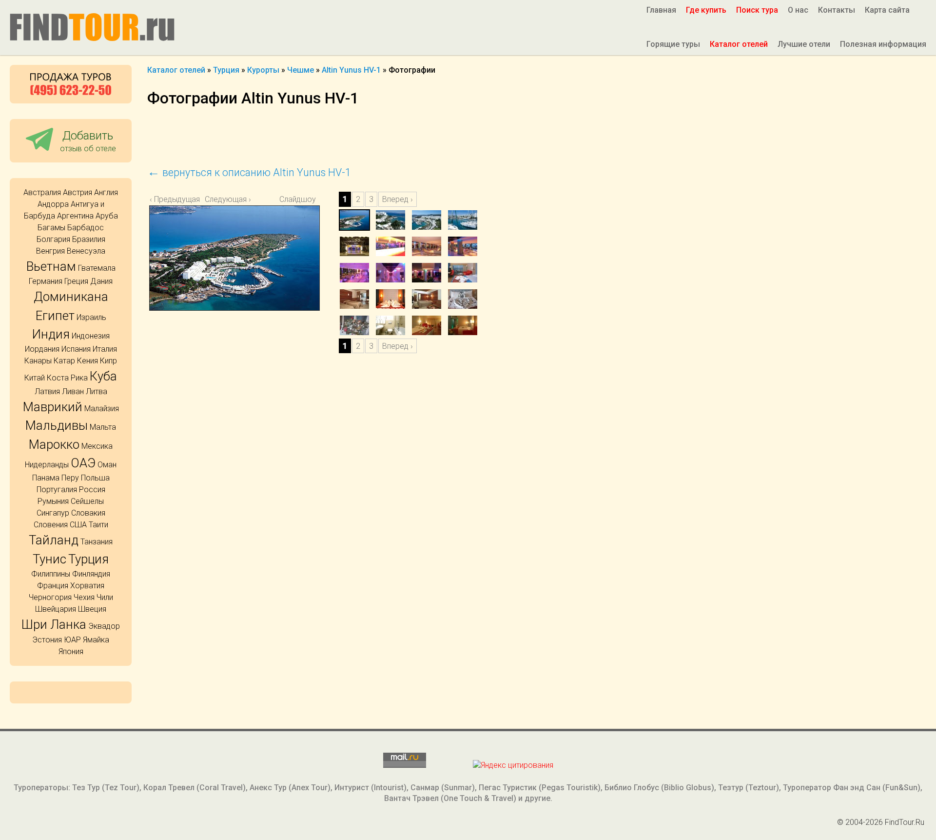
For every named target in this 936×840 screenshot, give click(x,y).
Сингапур (53, 513)
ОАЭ (83, 463)
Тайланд (53, 540)
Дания (101, 281)
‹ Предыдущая (175, 199)
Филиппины (50, 574)
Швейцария (55, 609)
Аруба (107, 215)
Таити (98, 524)
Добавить (88, 141)
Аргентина (75, 215)
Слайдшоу (297, 199)
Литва (96, 391)
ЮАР (72, 639)
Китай (34, 377)
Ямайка (96, 639)
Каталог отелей (739, 44)
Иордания (42, 349)
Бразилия (88, 239)
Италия (105, 349)
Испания (76, 349)
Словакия (88, 513)
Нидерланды (47, 464)
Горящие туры (673, 44)
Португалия (57, 489)
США (78, 524)
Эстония (47, 639)
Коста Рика (67, 377)
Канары (38, 360)
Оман (107, 464)
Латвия (47, 391)
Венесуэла (86, 251)
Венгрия (50, 251)
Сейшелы (87, 501)
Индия (51, 334)
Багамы (51, 227)
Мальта (103, 427)
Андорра (53, 204)
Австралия (42, 192)
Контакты (836, 10)
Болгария (53, 239)
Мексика (97, 446)
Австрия (77, 192)
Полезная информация (883, 44)
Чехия (84, 597)
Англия (106, 192)
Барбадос (85, 227)
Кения (87, 360)
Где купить (706, 10)
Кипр (108, 360)
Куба (103, 376)
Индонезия (91, 335)
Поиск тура (757, 10)
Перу (70, 477)
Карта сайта (887, 10)
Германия (45, 281)
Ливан (73, 391)
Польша (95, 477)
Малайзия (101, 408)
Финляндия (91, 574)
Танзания (96, 541)
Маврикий (52, 407)
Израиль (91, 317)
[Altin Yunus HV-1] (243, 274)
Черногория (50, 597)
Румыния (53, 501)
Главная (661, 10)
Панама (45, 477)
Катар (64, 360)
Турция (88, 559)
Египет (55, 315)
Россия (92, 489)
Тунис (49, 559)
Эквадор (104, 626)
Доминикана (71, 296)
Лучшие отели (804, 44)
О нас (798, 10)
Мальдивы (56, 425)
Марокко (54, 444)
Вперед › (397, 199)
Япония (70, 651)
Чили (105, 597)
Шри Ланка (53, 624)
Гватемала (97, 268)
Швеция (92, 609)
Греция (76, 281)
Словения (51, 524)
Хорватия (87, 585)
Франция (52, 585)
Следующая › (228, 199)
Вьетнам (51, 266)
